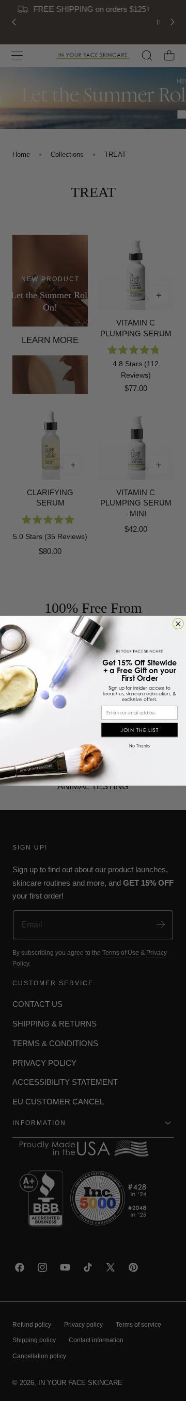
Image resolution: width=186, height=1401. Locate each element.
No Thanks (139, 745)
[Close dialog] (178, 623)
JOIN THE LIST (139, 730)
